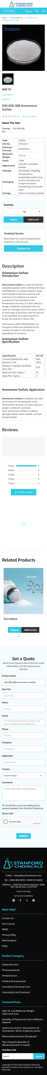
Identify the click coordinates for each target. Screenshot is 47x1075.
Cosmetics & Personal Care (16, 986)
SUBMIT (23, 836)
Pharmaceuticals (10, 970)
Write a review (30, 116)
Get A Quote (9, 11)
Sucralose (10, 619)
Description (8, 94)
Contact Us (7, 918)
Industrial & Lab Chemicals (16, 992)
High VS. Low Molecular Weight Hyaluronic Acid (18, 1012)
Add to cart (33, 219)
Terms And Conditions (23, 896)
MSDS (5, 929)
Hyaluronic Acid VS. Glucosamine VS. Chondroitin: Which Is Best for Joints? (21, 1029)
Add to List (30, 630)
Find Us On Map (23, 891)
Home (4, 17)
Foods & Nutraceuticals (14, 981)
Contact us (23, 248)
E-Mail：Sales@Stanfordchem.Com (24, 875)
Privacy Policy (9, 934)
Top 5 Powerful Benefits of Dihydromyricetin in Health (16, 1043)
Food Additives (16, 17)
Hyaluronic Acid (10, 964)
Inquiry (13, 219)
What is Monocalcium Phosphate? (19, 1036)
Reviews (6, 99)
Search (39, 1056)
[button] (18, 636)
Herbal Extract (9, 975)
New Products (9, 940)
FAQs (4, 945)
